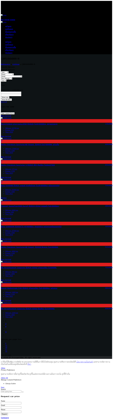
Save (2, 387)
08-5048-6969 (8, 19)
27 (6, 349)
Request (4, 414)
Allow (3, 368)
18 (6, 347)
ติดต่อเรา (8, 37)
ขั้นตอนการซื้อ (10, 31)
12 (6, 345)
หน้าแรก (8, 26)
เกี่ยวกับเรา (9, 34)
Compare (5, 417)
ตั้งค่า (29, 364)
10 (6, 351)
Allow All (4, 378)
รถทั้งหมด (9, 29)
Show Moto (6, 100)
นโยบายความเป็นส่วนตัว (84, 362)
